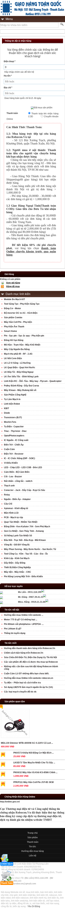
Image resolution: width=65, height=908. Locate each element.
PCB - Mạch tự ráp (13, 517)
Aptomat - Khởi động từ (16, 508)
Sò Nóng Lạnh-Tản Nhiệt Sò (18, 535)
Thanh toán (32, 842)
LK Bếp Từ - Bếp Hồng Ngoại (18, 372)
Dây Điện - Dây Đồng (14, 563)
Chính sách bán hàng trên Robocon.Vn (23, 653)
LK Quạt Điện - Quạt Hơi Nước (19, 367)
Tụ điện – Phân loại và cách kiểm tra (22, 682)
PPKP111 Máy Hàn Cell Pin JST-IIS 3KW (33, 782)
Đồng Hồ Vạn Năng (13, 340)
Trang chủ (32, 833)
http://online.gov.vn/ (10, 801)
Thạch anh (9, 485)
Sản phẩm (32, 837)
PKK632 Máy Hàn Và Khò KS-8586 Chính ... (35, 772)
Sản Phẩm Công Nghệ (15, 394)
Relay (7, 494)
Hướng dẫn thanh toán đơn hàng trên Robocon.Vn (29, 648)
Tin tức (32, 846)
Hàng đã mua (13, 286)
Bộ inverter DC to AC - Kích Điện (20, 313)
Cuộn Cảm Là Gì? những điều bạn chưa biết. (26, 673)
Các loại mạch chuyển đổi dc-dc (20, 691)
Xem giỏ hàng (13, 283)
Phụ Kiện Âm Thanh (14, 326)
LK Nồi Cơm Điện (13, 358)
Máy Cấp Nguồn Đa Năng (17, 349)
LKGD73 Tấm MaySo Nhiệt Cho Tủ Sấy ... (34, 762)
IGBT (6, 408)
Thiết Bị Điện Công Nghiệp (17, 567)
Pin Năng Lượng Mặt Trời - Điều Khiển (23, 576)
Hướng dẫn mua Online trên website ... (23, 615)
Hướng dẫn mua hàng (32, 851)
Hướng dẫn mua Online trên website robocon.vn (28, 678)
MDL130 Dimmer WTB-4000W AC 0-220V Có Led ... (27, 743)
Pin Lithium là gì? (12, 628)
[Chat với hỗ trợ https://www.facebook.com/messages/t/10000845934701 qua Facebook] (42, 591)
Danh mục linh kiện (18, 294)
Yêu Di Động (33, 906)
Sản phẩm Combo (13, 317)
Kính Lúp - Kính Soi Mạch (16, 558)
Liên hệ (32, 855)
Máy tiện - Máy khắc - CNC (17, 572)
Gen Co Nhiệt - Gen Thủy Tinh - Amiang (24, 531)
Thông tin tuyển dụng (14, 633)
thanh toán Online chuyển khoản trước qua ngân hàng (31, 251)
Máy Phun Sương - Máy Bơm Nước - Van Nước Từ (30, 549)
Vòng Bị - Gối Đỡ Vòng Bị (16, 544)
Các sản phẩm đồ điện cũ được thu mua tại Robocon (31, 662)
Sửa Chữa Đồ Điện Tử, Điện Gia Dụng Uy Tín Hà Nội (30, 657)
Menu (9, 19)
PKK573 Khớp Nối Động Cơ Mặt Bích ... (33, 753)
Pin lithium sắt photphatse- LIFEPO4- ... (24, 624)
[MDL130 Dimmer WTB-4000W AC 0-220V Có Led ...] (15, 724)
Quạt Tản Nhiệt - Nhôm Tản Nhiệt (20, 522)
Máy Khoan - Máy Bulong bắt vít (20, 390)
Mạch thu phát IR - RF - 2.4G (18, 354)
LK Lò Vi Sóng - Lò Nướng (17, 363)
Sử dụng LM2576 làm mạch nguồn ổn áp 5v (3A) (28, 687)
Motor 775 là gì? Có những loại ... (20, 619)
